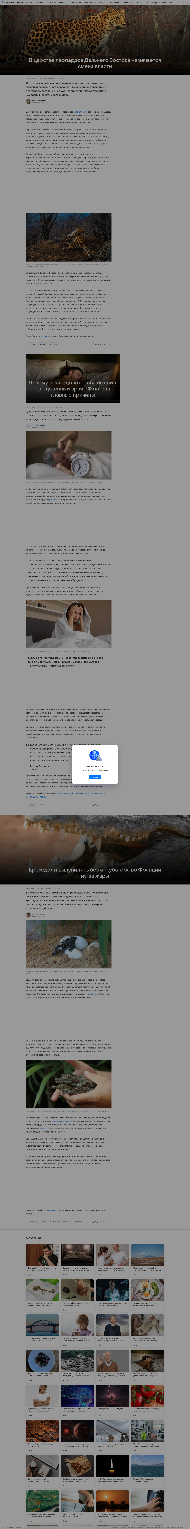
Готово (95, 777)
